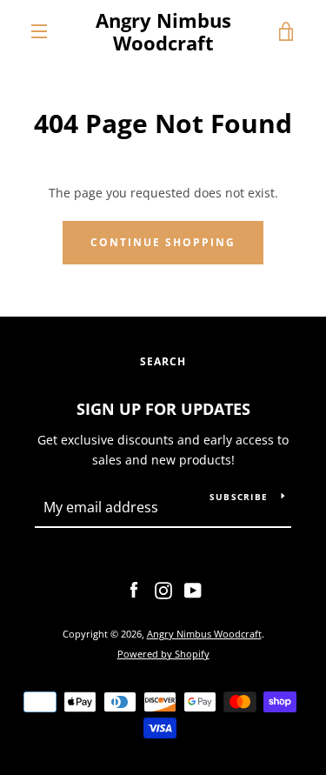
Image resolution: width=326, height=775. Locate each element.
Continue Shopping (163, 242)
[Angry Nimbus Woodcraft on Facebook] (134, 589)
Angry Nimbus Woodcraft (163, 32)
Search (163, 361)
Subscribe (239, 497)
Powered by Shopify (163, 653)
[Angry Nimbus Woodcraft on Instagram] (163, 589)
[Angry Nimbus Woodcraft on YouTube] (193, 589)
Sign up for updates (163, 408)
